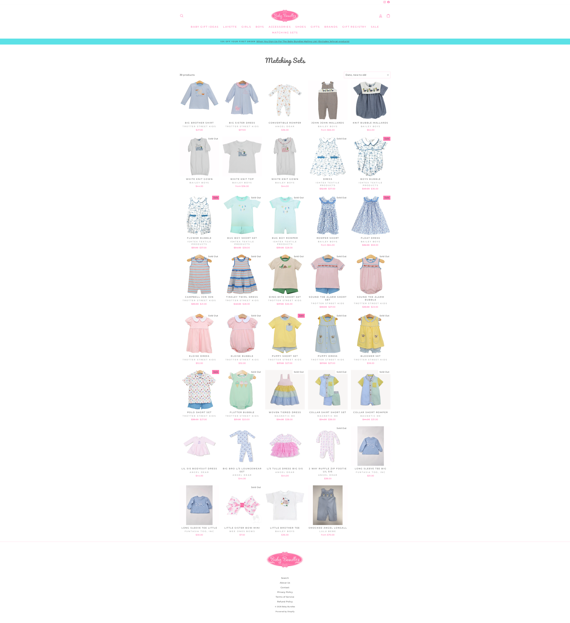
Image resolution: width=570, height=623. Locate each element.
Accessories (280, 26)
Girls (246, 26)
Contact (285, 587)
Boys (260, 26)
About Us (285, 583)
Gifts (315, 26)
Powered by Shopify (285, 611)
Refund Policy (285, 601)
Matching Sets (285, 32)
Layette (230, 26)
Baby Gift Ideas (205, 26)
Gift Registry (354, 26)
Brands (331, 26)
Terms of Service (285, 597)
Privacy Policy (285, 592)
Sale (375, 26)
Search (285, 578)
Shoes (300, 26)
